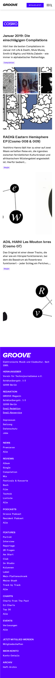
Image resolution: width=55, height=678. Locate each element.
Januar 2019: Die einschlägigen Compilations (25, 38)
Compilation (9, 63)
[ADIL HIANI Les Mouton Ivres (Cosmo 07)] (27, 304)
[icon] (49, 5)
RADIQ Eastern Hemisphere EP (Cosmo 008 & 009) (25, 139)
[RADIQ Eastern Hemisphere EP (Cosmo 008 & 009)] (27, 203)
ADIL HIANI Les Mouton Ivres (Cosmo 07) (27, 244)
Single (6, 167)
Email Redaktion (12, 408)
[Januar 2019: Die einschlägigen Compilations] (27, 98)
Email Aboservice (12, 412)
